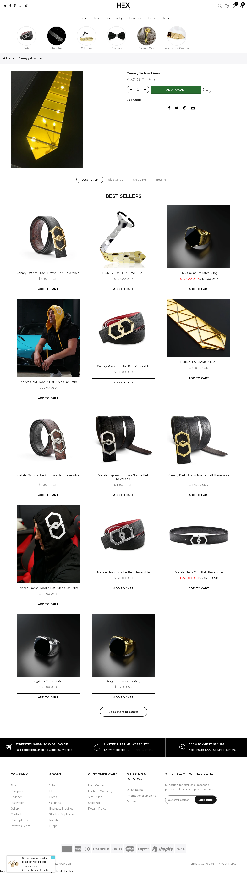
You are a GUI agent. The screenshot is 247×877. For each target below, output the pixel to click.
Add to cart (176, 90)
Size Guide (134, 100)
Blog (52, 791)
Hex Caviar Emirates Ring (199, 273)
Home (82, 18)
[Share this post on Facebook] (169, 108)
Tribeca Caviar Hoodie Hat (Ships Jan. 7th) (48, 588)
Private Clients (20, 826)
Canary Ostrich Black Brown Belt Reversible (48, 273)
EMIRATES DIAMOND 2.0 (198, 362)
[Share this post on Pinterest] (184, 108)
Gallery (15, 808)
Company (17, 791)
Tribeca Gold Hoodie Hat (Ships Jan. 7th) (48, 382)
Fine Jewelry (114, 18)
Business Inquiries (61, 808)
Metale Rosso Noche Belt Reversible (123, 572)
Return (161, 179)
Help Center (96, 785)
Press (53, 797)
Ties (96, 18)
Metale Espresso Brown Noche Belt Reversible (123, 477)
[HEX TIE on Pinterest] (15, 6)
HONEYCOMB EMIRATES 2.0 (123, 273)
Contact (16, 814)
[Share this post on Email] (193, 108)
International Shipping (141, 795)
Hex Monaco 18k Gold (35, 861)
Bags (165, 18)
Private (54, 820)
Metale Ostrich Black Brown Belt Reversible (48, 475)
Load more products (123, 712)
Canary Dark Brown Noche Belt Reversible (198, 475)
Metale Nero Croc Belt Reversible (199, 572)
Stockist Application (62, 814)
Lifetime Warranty (141, 749)
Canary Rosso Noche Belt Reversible (123, 366)
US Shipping (135, 790)
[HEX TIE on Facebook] (10, 6)
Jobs (52, 785)
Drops (53, 826)
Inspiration (18, 803)
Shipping (139, 179)
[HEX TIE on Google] (21, 6)
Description (89, 179)
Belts (151, 18)
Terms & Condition (201, 863)
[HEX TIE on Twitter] (5, 6)
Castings (55, 803)
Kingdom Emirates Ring (123, 681)
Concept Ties (19, 820)
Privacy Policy (227, 863)
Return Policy (97, 808)
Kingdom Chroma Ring (48, 681)
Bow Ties (135, 18)
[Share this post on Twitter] (176, 108)
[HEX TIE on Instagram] (26, 6)
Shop (14, 785)
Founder (16, 797)
